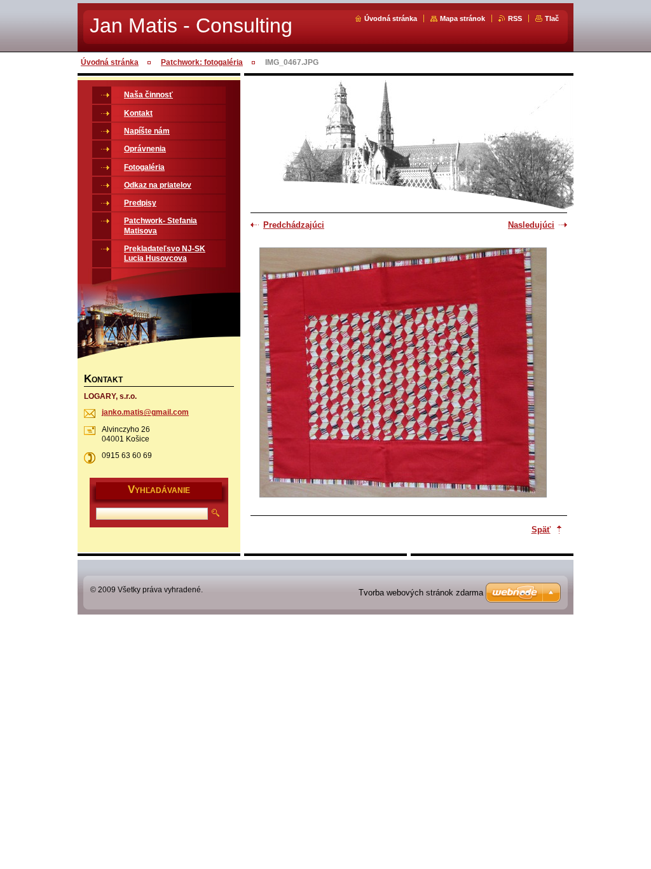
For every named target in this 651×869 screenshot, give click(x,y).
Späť (541, 529)
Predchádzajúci (293, 225)
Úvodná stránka (390, 18)
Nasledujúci (531, 225)
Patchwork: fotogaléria (202, 62)
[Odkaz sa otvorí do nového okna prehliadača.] (403, 373)
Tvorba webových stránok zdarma (421, 592)
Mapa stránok (462, 18)
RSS (515, 18)
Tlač (552, 18)
